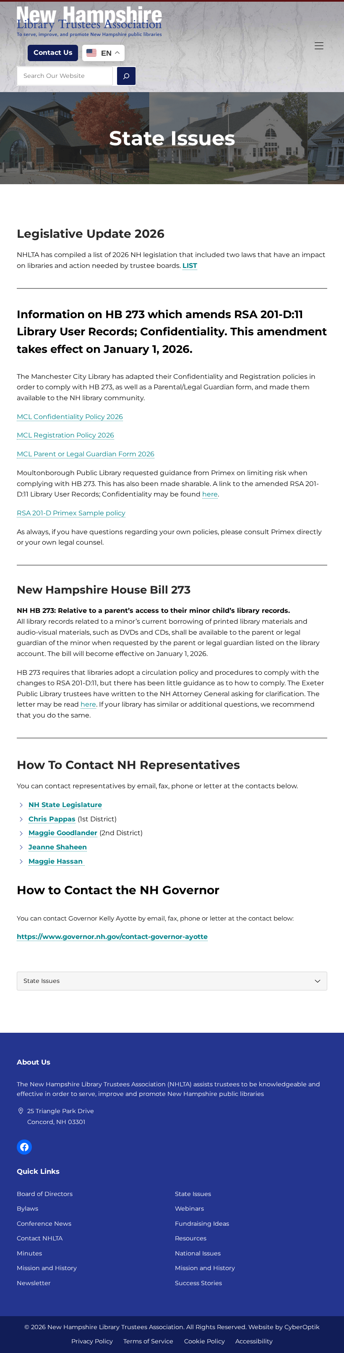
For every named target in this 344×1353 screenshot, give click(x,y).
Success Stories (198, 1283)
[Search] (126, 76)
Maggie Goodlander (63, 833)
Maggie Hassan (57, 861)
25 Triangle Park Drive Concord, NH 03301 (60, 1116)
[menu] (172, 981)
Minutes (29, 1253)
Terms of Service (148, 1341)
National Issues (198, 1253)
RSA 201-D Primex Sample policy (71, 513)
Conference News (44, 1223)
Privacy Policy (92, 1341)
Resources (190, 1238)
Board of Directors (45, 1194)
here (210, 494)
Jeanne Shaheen (58, 847)
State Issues (193, 1194)
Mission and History (47, 1268)
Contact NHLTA (40, 1238)
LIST (189, 266)
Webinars (189, 1208)
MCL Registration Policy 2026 (65, 435)
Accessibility (254, 1341)
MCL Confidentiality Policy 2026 (70, 417)
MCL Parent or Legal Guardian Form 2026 (85, 454)
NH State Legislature (65, 805)
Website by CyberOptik (284, 1327)
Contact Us (53, 53)
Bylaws (27, 1208)
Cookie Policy (204, 1341)
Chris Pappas (52, 819)
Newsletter (34, 1283)
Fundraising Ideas (202, 1223)
